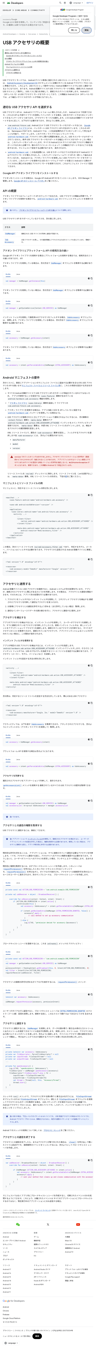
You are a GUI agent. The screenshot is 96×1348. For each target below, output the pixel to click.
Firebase (6, 1315)
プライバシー (39, 1252)
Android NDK (39, 1284)
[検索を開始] (60, 2)
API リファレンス (40, 1277)
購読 (37, 1336)
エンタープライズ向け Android (14, 1241)
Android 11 (7, 1292)
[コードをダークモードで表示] (88, 278)
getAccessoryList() (12, 785)
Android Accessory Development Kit (22, 83)
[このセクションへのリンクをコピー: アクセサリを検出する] (28, 617)
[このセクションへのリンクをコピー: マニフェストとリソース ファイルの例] (45, 483)
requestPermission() (12, 869)
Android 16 (7, 1273)
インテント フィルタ (35, 839)
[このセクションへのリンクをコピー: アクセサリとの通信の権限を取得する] (44, 825)
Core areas (21, 10)
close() (72, 1142)
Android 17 (7, 1269)
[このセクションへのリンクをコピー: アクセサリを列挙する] (26, 776)
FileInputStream (83, 1096)
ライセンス (19, 1331)
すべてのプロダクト (10, 1322)
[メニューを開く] (3, 3)
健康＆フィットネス (41, 1244)
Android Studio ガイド (42, 1269)
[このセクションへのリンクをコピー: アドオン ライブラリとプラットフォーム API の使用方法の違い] (70, 250)
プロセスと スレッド (52, 1130)
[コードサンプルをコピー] (91, 278)
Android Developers (9, 34)
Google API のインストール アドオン (29, 181)
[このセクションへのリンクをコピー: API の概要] (19, 191)
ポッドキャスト (8, 1259)
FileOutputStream (29, 1099)
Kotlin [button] (8, 274)
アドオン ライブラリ (18, 403)
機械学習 (37, 1241)
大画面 (67, 1237)
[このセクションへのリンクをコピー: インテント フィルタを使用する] (35, 641)
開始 (87, 30)
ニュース (6, 1252)
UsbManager (10, 234)
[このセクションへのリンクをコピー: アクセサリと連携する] (33, 584)
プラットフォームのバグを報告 (76, 1269)
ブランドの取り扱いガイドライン (38, 1331)
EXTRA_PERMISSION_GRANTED (72, 1011)
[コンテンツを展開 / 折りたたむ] (18, 50)
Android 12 (7, 1288)
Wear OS (68, 1241)
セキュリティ (8, 1244)
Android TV (69, 1252)
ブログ (5, 1256)
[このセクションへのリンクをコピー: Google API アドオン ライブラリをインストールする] (60, 173)
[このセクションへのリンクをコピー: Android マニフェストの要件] (42, 377)
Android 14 (7, 1281)
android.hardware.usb (18, 137)
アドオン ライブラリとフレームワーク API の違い (37, 210)
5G (35, 1256)
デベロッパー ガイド (41, 1273)
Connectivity (38, 10)
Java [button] (18, 274)
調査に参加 (69, 1281)
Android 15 (7, 1277)
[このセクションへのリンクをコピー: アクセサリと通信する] (28, 1023)
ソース (5, 1248)
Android (6, 1237)
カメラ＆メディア (40, 1248)
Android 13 (7, 1284)
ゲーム (36, 1237)
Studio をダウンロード (42, 1281)
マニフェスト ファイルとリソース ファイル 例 (41, 386)
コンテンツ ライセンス (42, 1210)
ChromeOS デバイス (72, 1244)
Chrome (6, 1311)
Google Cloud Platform (11, 1318)
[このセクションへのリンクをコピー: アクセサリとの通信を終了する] (37, 1137)
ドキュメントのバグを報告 (75, 1273)
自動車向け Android (72, 1248)
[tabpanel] (48, 281)
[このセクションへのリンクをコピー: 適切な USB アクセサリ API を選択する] (54, 107)
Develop (7, 10)
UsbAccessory (9, 241)
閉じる (74, 30)
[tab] (8, 274)
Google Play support (72, 1277)
